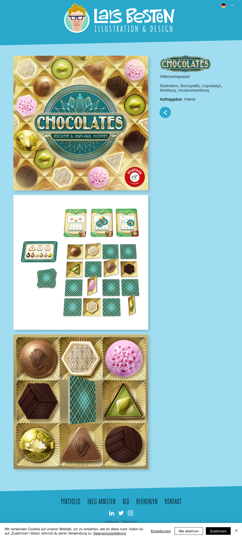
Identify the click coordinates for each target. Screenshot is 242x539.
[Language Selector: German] (226, 5)
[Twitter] (121, 513)
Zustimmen (218, 531)
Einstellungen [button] (161, 531)
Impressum (112, 521)
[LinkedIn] (111, 513)
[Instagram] (130, 513)
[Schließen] (236, 531)
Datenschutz (129, 521)
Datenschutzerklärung (109, 533)
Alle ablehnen (189, 531)
